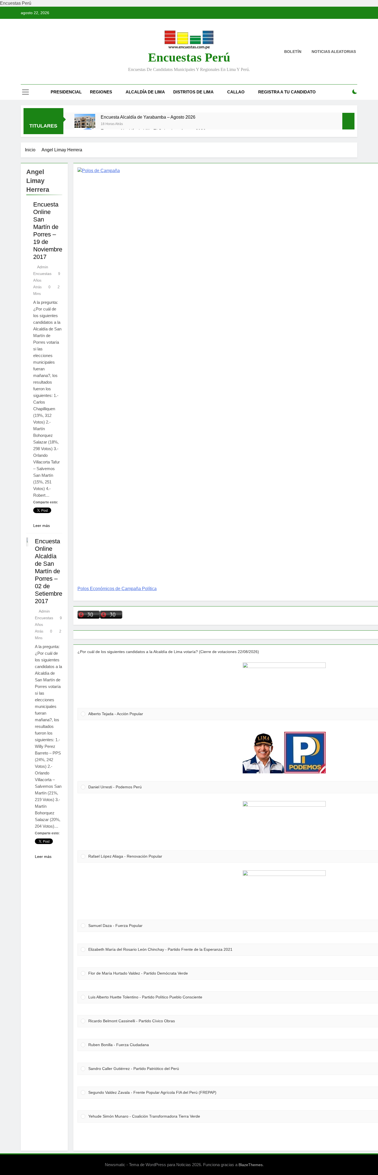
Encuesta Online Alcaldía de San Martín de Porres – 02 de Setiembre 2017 (48, 571)
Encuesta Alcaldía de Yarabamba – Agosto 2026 (148, 116)
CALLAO (236, 92)
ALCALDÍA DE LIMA (145, 92)
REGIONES (101, 92)
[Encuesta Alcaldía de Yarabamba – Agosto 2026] (84, 124)
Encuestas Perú (189, 57)
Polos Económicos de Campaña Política (117, 588)
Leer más (41, 525)
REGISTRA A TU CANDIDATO (287, 92)
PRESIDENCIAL (66, 92)
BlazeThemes (251, 1165)
